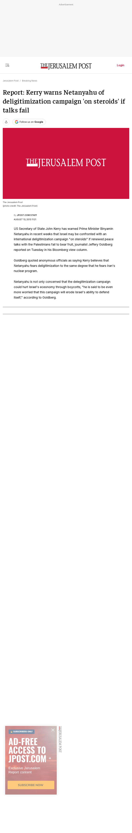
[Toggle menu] (7, 65)
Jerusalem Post (11, 80)
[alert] (31, 793)
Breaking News (29, 80)
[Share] (6, 121)
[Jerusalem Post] (66, 66)
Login (120, 65)
